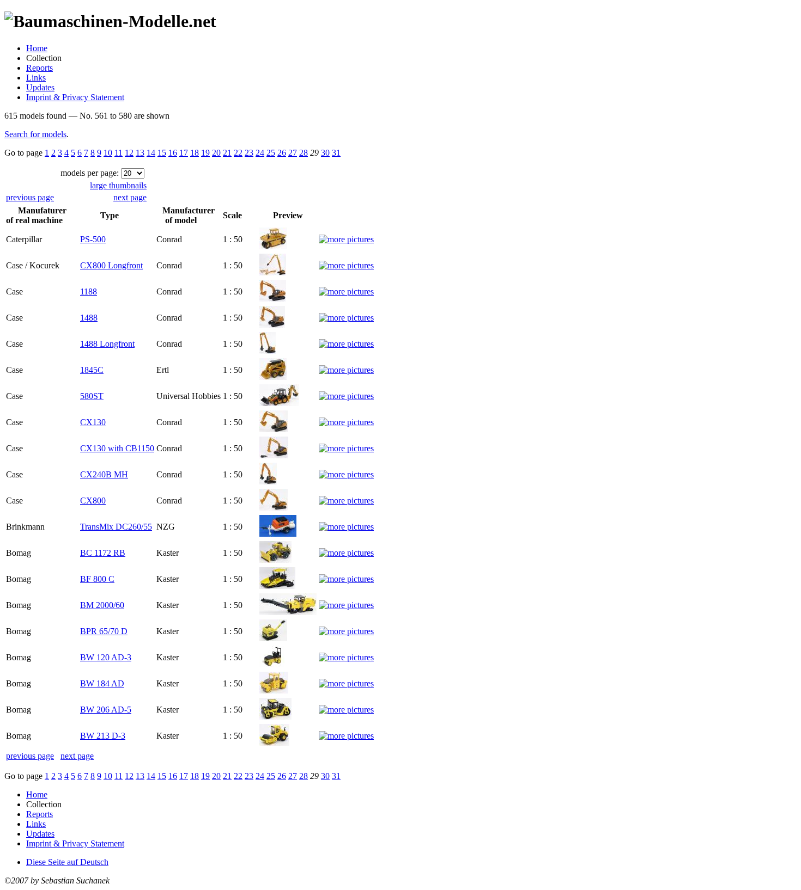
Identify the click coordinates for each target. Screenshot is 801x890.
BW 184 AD (102, 683)
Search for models (35, 134)
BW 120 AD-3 (105, 657)
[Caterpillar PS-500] (273, 246)
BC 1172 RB (102, 552)
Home (36, 48)
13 (140, 152)
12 (129, 152)
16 (172, 152)
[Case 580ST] (279, 403)
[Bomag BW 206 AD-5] (275, 716)
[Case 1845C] (273, 377)
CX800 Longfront (111, 265)
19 (205, 152)
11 (118, 152)
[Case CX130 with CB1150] (273, 455)
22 (238, 152)
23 (249, 152)
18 (194, 152)
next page (130, 197)
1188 (88, 291)
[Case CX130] (273, 429)
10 (108, 152)
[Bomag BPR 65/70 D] (273, 638)
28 (303, 152)
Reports (39, 67)
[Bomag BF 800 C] (277, 586)
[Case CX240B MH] (268, 481)
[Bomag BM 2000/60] (288, 612)
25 (270, 152)
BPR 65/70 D (104, 631)
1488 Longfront (107, 343)
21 (227, 152)
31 (336, 152)
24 (260, 152)
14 (151, 152)
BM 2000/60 (102, 605)
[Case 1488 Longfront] (267, 350)
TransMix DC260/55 (116, 526)
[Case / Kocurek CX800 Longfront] (272, 272)
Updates (40, 87)
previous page (30, 197)
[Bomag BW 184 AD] (273, 690)
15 (161, 152)
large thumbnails (118, 185)
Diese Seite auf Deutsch (67, 862)
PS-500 (93, 239)
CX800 (93, 500)
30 (325, 152)
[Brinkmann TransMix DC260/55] (277, 533)
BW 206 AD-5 (105, 709)
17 (183, 152)
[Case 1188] (272, 298)
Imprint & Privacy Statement (75, 97)
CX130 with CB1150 (117, 448)
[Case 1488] (272, 324)
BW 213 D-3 (102, 735)
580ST (92, 396)
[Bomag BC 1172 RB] (275, 559)
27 (292, 152)
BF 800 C (97, 579)
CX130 (93, 422)
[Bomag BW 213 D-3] (274, 742)
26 (281, 152)
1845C (92, 370)
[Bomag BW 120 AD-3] (271, 664)
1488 (89, 317)
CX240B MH (104, 474)
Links (36, 77)
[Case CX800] (273, 507)
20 (216, 152)
